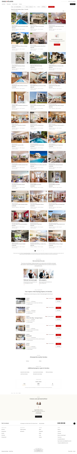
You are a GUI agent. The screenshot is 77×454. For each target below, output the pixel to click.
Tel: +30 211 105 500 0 (38, 413)
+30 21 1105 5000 (41, 423)
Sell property (9, 4)
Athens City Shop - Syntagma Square (34, 318)
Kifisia (27, 308)
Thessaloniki (29, 336)
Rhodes (27, 345)
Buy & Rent (3, 4)
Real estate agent (14, 4)
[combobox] (20, 7)
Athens (27, 299)
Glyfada (28, 327)
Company (20, 4)
